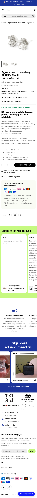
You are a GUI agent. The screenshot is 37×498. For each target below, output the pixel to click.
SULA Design (11, 494)
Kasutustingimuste (7, 458)
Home (3, 23)
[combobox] (18, 16)
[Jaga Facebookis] (9, 215)
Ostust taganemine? (26, 494)
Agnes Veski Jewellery (16, 23)
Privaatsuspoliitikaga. (22, 458)
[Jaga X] (15, 215)
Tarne (32, 91)
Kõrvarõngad (12, 85)
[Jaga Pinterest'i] (20, 215)
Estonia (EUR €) (10, 474)
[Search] (33, 16)
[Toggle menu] (2, 10)
